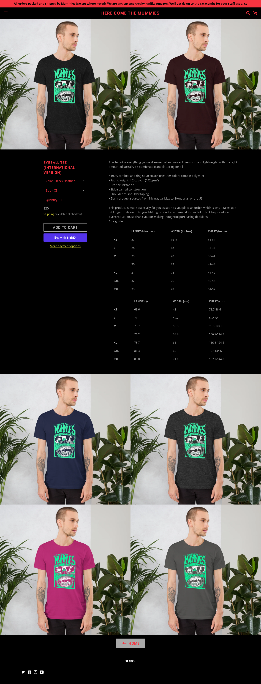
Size (48, 190)
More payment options (65, 246)
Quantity (51, 200)
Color (49, 181)
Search (130, 661)
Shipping (49, 214)
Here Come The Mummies (130, 13)
